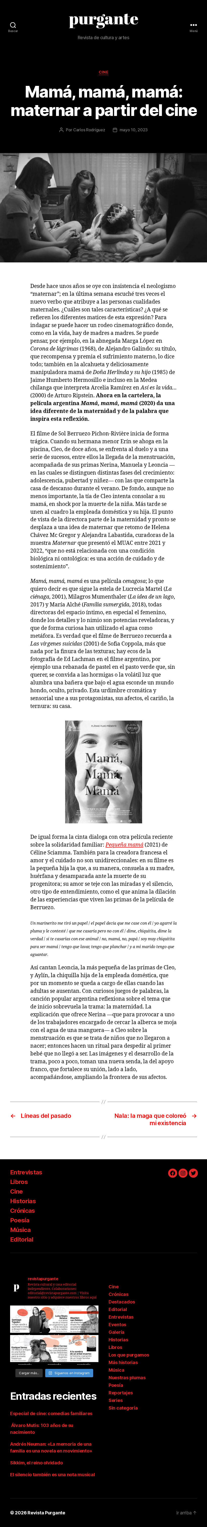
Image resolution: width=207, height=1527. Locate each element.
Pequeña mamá (124, 845)
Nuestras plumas (127, 1377)
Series (115, 1400)
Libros (19, 1182)
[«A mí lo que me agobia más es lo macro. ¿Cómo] (54, 1320)
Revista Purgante (46, 1512)
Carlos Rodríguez (89, 129)
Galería (116, 1332)
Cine (103, 72)
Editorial (21, 1239)
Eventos (117, 1324)
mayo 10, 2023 (134, 129)
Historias (23, 1201)
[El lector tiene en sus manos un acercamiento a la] (83, 1320)
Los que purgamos (129, 1355)
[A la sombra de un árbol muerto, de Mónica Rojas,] (83, 1350)
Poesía (19, 1220)
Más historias (123, 1362)
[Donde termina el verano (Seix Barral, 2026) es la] (54, 1350)
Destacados (122, 1301)
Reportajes (121, 1392)
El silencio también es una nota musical (52, 1474)
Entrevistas (26, 1172)
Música (20, 1230)
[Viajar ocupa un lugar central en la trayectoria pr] (25, 1320)
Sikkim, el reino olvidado (36, 1462)
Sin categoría (123, 1408)
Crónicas (22, 1210)
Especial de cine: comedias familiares (51, 1413)
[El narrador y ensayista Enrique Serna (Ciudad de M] (25, 1350)
